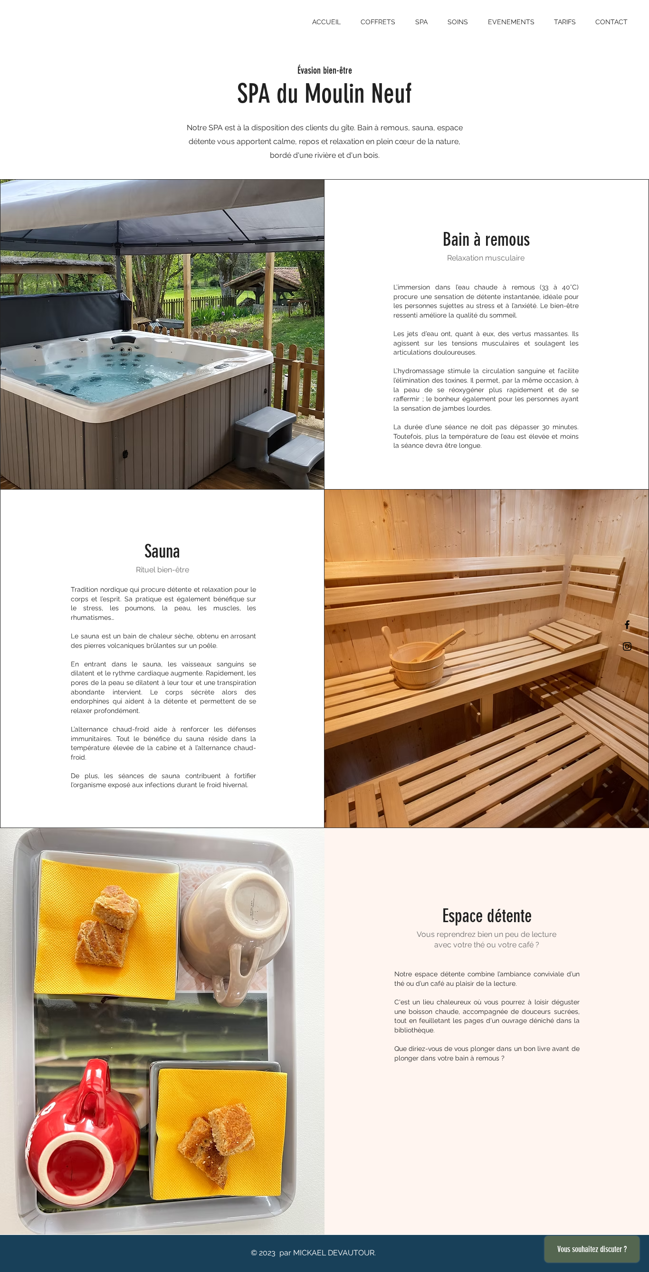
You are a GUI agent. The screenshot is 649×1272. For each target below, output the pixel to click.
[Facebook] (627, 624)
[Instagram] (627, 646)
